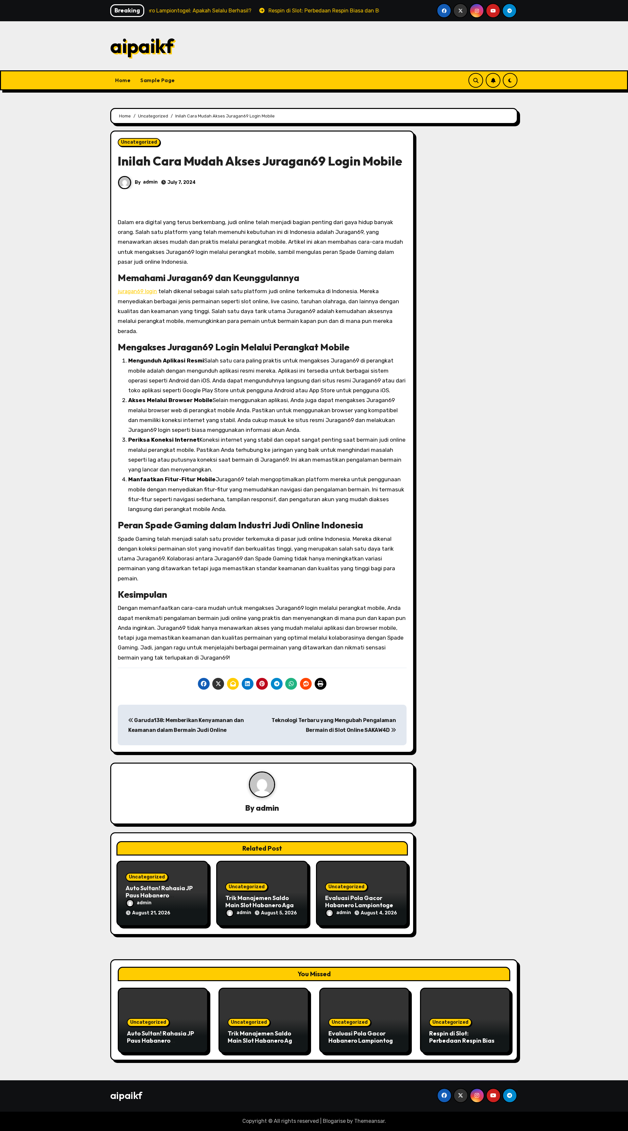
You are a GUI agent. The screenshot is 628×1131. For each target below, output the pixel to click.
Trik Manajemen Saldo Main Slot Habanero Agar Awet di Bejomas (260, 905)
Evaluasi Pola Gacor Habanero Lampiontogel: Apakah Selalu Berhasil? (360, 905)
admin (150, 182)
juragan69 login (137, 291)
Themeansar (369, 1121)
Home (123, 80)
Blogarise (334, 1121)
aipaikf (142, 45)
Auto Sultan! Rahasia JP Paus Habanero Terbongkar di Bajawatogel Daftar (160, 1044)
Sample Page (157, 80)
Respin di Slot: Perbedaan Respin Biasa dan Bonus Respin (463, 1040)
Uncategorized (139, 142)
